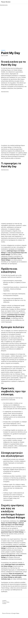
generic (3, 50)
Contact (4, 603)
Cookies (4, 600)
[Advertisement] (14, 26)
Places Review (5, 2)
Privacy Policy (5, 602)
